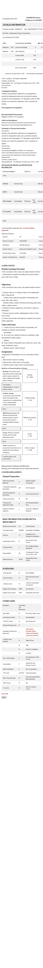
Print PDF (5, 694)
